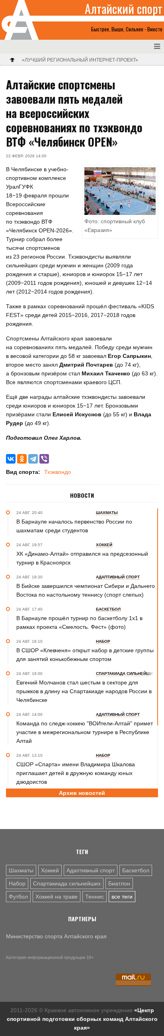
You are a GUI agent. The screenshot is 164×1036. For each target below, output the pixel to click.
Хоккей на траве (56, 896)
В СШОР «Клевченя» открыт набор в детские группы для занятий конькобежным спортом (85, 654)
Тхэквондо (57, 472)
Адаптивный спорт (90, 870)
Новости (82, 495)
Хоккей (50, 870)
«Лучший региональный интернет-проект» (80, 60)
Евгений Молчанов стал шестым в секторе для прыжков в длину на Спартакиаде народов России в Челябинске (84, 691)
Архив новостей (82, 793)
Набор (17, 883)
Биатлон (119, 883)
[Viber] (44, 459)
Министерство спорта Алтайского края (56, 936)
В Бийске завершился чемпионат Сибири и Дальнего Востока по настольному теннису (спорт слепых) (85, 590)
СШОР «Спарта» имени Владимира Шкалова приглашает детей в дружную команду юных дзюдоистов (75, 773)
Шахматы (21, 870)
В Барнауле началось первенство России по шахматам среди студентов (74, 525)
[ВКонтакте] (11, 459)
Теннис (94, 896)
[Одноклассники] (22, 459)
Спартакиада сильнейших (67, 883)
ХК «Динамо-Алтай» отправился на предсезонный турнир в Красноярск (82, 558)
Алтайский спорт (123, 8)
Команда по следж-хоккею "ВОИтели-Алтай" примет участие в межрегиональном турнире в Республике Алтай (84, 732)
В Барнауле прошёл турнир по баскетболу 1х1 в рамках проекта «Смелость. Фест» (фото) (79, 622)
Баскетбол (135, 870)
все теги (122, 896)
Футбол (18, 896)
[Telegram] (33, 459)
